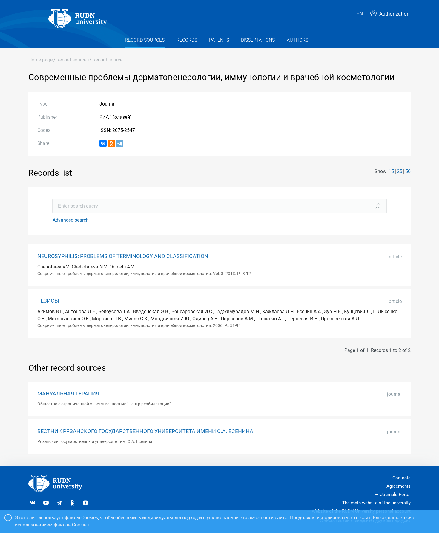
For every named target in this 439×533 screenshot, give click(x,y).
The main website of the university (376, 503)
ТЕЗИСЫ (48, 301)
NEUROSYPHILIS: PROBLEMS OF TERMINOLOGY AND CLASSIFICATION (122, 256)
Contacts (401, 478)
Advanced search (71, 220)
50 (408, 171)
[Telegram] (119, 143)
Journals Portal (395, 494)
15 (391, 171)
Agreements (398, 486)
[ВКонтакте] (103, 143)
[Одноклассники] (111, 143)
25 (399, 171)
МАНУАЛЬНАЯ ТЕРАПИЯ (68, 394)
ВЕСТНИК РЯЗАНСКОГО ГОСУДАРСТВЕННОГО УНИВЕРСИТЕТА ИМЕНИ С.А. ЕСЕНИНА (145, 431)
